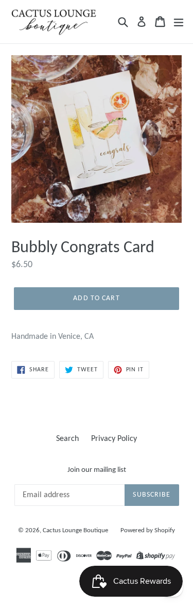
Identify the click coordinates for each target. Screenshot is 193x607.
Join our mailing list (96, 470)
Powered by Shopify (147, 530)
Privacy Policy (114, 439)
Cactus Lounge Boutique (75, 530)
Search (67, 439)
